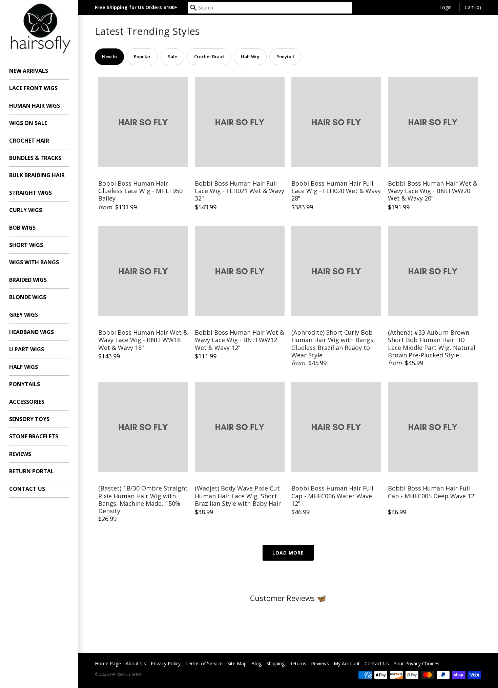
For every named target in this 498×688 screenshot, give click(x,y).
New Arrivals (28, 71)
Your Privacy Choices (416, 663)
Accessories (26, 401)
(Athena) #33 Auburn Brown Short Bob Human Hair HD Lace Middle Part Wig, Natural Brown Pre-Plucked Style (431, 344)
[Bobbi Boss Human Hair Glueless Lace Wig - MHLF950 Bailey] (143, 122)
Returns (297, 663)
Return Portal (31, 471)
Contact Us (27, 489)
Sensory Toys (29, 419)
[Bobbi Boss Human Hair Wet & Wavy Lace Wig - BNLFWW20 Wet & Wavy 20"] (433, 122)
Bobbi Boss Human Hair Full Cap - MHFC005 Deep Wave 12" (432, 492)
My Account (347, 663)
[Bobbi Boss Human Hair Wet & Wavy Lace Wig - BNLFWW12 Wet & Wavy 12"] (240, 271)
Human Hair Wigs (34, 105)
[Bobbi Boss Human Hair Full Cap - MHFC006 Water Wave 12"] (336, 427)
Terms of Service (204, 663)
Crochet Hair (29, 140)
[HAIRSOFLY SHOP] (39, 28)
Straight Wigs (30, 192)
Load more (288, 552)
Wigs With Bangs (34, 262)
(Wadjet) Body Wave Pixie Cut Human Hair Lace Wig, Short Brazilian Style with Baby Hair (238, 495)
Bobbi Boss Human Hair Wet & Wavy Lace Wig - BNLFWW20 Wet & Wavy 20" (432, 191)
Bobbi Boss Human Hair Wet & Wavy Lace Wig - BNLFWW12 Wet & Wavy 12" (239, 340)
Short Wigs (26, 245)
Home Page (108, 663)
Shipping (275, 663)
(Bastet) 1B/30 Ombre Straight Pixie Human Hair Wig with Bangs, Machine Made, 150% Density (143, 499)
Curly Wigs (25, 210)
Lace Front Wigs (33, 88)
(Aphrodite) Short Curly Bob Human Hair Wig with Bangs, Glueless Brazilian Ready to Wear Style (333, 344)
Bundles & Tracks (35, 158)
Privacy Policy (166, 663)
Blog (256, 663)
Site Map (237, 663)
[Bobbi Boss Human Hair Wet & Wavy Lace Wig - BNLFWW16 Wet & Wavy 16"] (143, 271)
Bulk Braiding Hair (37, 175)
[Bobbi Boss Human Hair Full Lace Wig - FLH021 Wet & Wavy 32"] (240, 122)
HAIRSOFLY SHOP (126, 674)
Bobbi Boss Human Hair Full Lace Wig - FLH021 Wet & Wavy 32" (239, 191)
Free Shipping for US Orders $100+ (136, 7)
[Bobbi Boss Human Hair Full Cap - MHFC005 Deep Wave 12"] (433, 427)
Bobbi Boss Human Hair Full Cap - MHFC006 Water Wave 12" (332, 495)
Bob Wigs (22, 227)
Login (445, 7)
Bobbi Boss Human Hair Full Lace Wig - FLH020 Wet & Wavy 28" (336, 191)
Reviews (20, 454)
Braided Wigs (28, 280)
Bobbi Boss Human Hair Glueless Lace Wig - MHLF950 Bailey (140, 191)
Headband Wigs (31, 332)
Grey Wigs (23, 314)
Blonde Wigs (27, 297)
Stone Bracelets (33, 436)
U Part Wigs (26, 349)
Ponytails (24, 384)
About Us (136, 663)
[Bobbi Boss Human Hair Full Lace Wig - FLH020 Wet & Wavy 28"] (336, 122)
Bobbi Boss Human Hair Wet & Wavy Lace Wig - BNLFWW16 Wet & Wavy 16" (143, 340)
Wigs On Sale (28, 123)
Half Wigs (23, 367)
